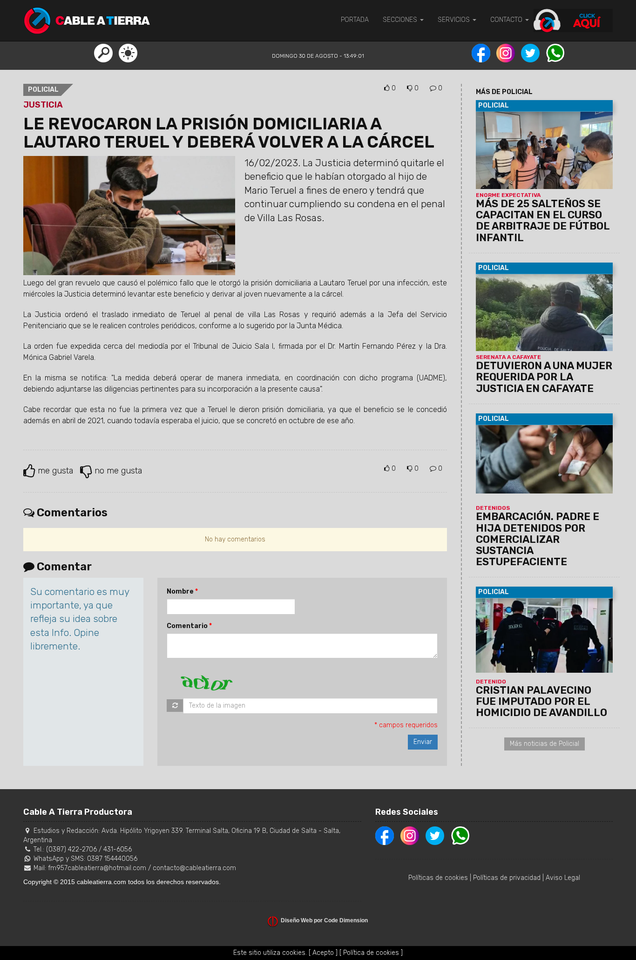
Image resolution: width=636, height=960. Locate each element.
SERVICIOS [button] (455, 20)
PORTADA (355, 20)
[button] (103, 52)
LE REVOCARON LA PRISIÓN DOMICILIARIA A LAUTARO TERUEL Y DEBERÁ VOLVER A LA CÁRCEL (228, 133)
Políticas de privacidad (507, 878)
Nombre (180, 591)
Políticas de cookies (438, 878)
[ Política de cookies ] (371, 953)
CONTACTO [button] (507, 20)
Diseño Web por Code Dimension (324, 920)
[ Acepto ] (323, 953)
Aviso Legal (563, 878)
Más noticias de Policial (544, 744)
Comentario (187, 626)
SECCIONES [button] (401, 20)
